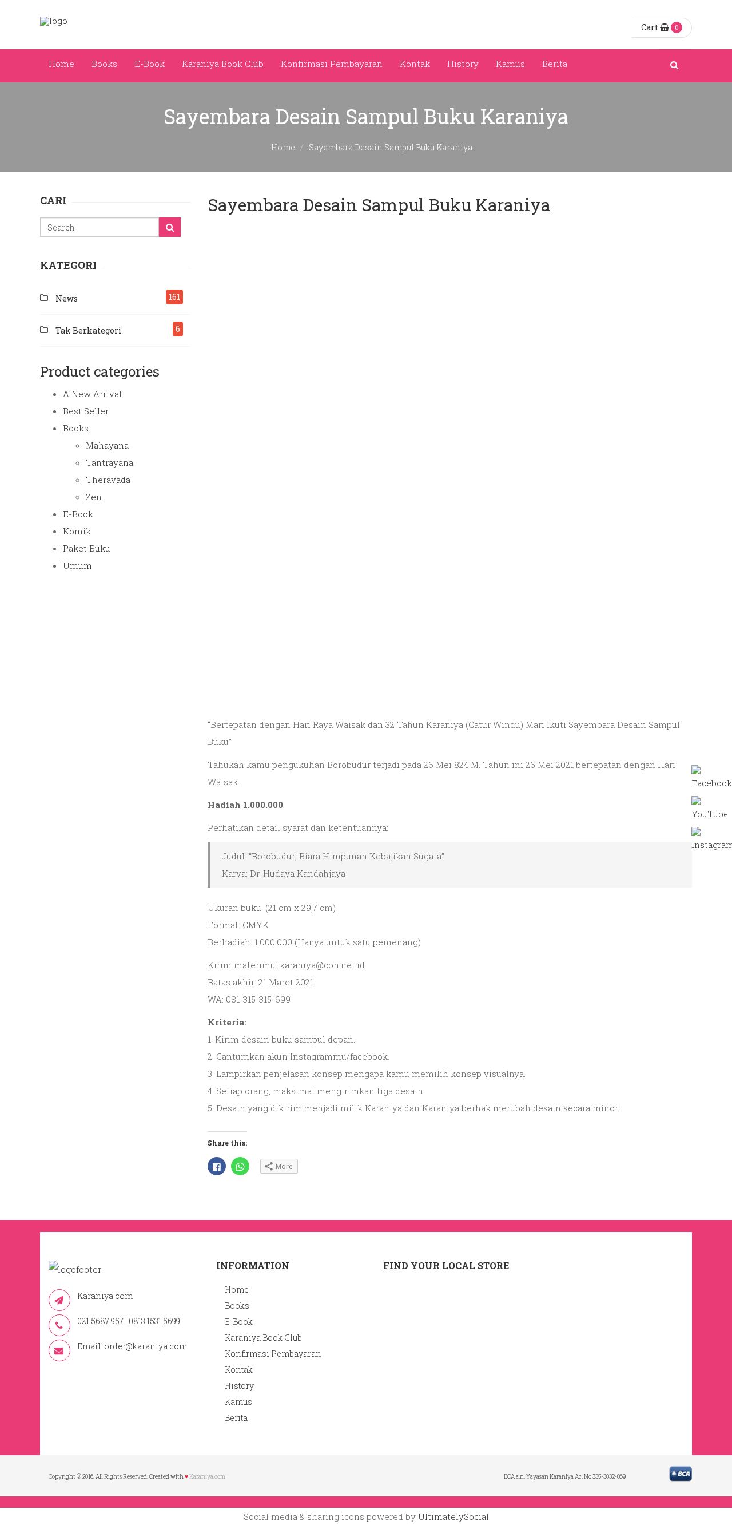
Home (61, 63)
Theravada (108, 479)
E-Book (149, 63)
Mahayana (107, 445)
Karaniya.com (207, 1476)
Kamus (510, 63)
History (463, 63)
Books (104, 63)
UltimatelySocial (453, 1516)
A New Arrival (92, 393)
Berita (554, 63)
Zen (94, 496)
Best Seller (86, 411)
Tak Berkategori (88, 330)
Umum (77, 565)
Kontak (415, 63)
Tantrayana (109, 462)
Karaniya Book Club (223, 63)
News (66, 298)
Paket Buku (86, 548)
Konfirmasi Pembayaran (332, 63)
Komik (77, 531)
